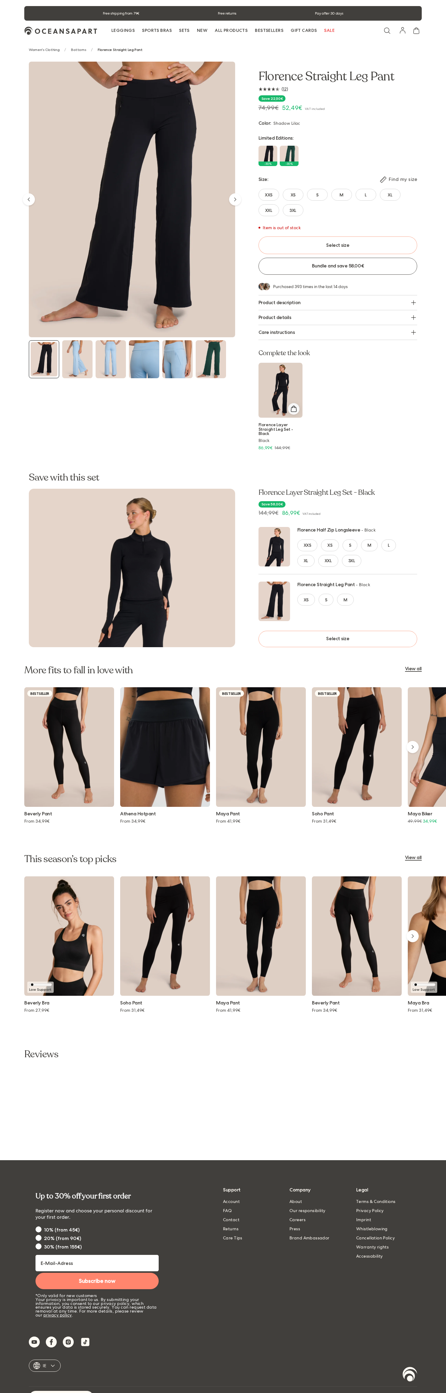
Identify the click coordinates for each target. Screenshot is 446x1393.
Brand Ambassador (309, 1238)
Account (231, 1201)
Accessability (369, 1256)
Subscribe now (97, 1281)
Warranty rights (372, 1247)
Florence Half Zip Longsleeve (328, 530)
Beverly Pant (38, 814)
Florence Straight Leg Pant (326, 584)
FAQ (227, 1210)
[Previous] (29, 199)
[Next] (235, 199)
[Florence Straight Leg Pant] (44, 359)
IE (45, 1365)
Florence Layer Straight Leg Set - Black (275, 429)
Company (300, 1190)
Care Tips (232, 1238)
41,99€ (228, 821)
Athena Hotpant (138, 814)
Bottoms (78, 50)
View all (413, 668)
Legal (362, 1190)
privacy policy (57, 1315)
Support (232, 1190)
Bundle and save (338, 266)
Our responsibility (307, 1210)
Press (294, 1229)
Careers (297, 1219)
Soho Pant (323, 814)
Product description (279, 302)
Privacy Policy (370, 1210)
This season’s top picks (70, 859)
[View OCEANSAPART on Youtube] (34, 1342)
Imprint (363, 1219)
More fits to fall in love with (78, 670)
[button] (387, 30)
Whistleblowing (372, 1229)
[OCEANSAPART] (60, 31)
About (295, 1201)
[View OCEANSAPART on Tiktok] (85, 1342)
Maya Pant (228, 814)
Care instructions (276, 332)
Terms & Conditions (376, 1201)
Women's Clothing (44, 50)
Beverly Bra (36, 1003)
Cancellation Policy (375, 1238)
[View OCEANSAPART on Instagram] (68, 1342)
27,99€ (36, 1010)
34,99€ (37, 821)
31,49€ (324, 821)
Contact (231, 1219)
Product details (274, 317)
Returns (230, 1229)
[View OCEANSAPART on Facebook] (51, 1342)
